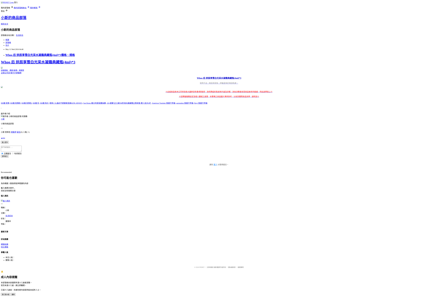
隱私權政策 (232, 267)
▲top (3, 138)
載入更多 (5, 142)
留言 (19, 132)
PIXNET (202, 267)
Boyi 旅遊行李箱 (200, 103)
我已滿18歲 (5, 294)
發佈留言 (5, 156)
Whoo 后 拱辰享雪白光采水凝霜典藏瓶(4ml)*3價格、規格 (40, 54)
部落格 (8, 43)
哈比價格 (4, 247)
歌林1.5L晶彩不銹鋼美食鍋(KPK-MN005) (66, 103)
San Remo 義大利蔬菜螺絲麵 (94, 103)
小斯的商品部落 (13, 18)
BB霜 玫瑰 (5, 103)
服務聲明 (241, 267)
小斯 (3, 119)
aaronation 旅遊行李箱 (184, 103)
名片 (7, 45)
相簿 (7, 40)
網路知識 (4, 244)
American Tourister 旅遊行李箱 (163, 103)
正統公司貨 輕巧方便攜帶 (136, 79)
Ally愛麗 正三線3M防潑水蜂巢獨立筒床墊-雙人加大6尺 (129, 103)
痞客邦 (13, 132)
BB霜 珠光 (44, 103)
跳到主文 (4, 24)
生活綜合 (19, 35)
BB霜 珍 (36, 103)
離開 (13, 294)
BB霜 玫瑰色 (26, 103)
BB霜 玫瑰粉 (15, 103)
